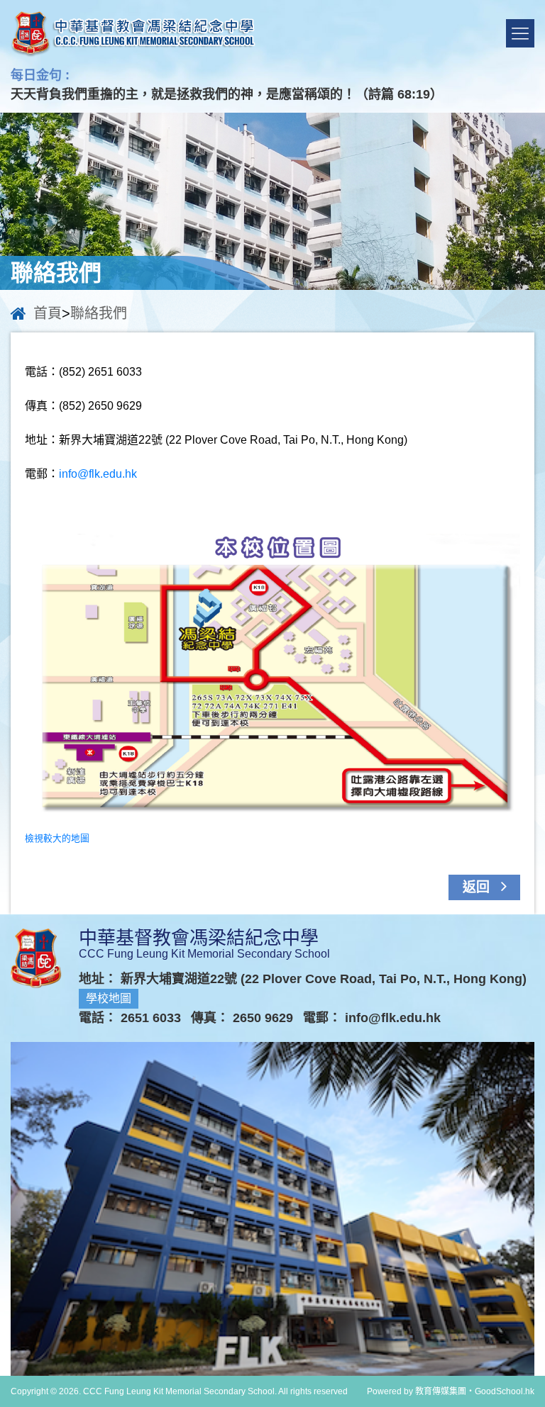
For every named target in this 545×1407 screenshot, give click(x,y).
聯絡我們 (98, 313)
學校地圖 (108, 998)
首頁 (47, 313)
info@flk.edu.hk (98, 474)
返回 (478, 887)
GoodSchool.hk (504, 1391)
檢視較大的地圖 (57, 838)
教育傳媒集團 (440, 1391)
